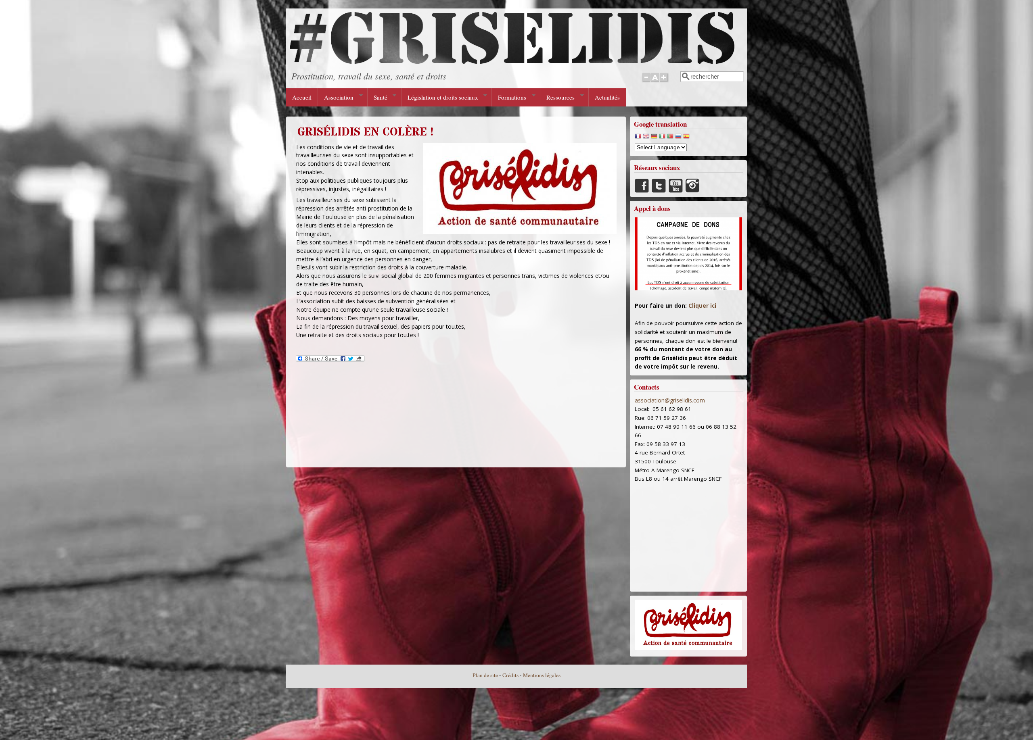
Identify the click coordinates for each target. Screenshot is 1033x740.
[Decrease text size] (646, 82)
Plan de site (485, 675)
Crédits (510, 675)
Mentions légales (541, 675)
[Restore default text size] (655, 82)
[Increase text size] (664, 82)
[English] (646, 138)
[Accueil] (512, 61)
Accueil (302, 97)
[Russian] (678, 138)
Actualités (607, 97)
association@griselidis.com (670, 400)
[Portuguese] (670, 138)
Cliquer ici (702, 305)
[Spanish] (686, 138)
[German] (654, 138)
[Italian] (662, 138)
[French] (638, 138)
